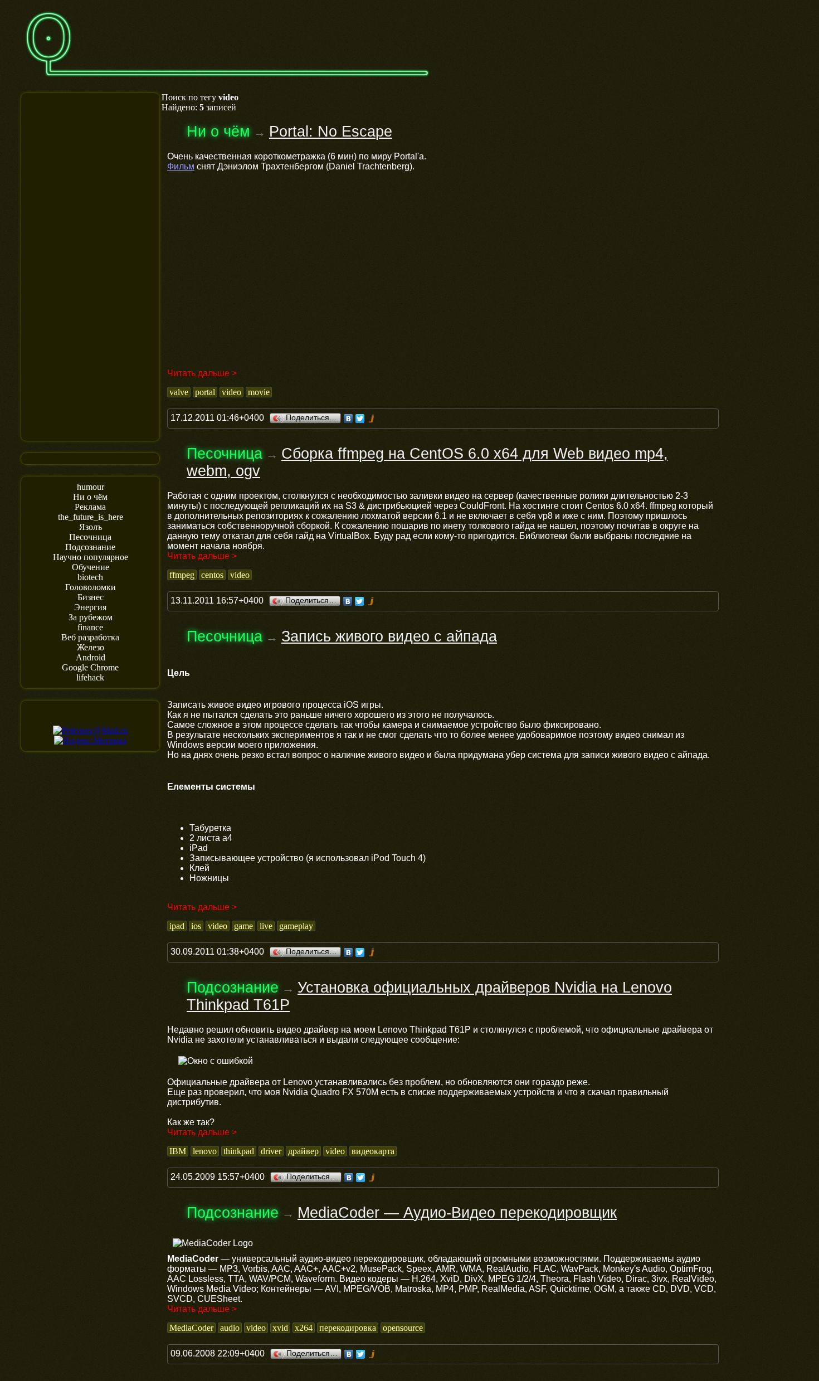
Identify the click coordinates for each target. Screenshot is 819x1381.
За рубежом (91, 617)
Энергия (90, 607)
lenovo (205, 1151)
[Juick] (372, 418)
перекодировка (347, 1328)
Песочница (90, 537)
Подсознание (90, 547)
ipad (176, 926)
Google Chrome (90, 667)
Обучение (90, 567)
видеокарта (373, 1151)
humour (90, 487)
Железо (90, 647)
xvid (280, 1328)
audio (230, 1328)
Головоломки (90, 587)
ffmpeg (181, 575)
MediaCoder (191, 1328)
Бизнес (90, 597)
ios (196, 926)
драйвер (303, 1151)
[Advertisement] (90, 266)
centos (212, 575)
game (243, 926)
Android (90, 657)
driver (271, 1151)
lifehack (90, 677)
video (231, 392)
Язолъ (90, 527)
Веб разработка (90, 637)
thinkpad (238, 1151)
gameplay (296, 926)
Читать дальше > (202, 373)
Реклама (90, 507)
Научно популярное (90, 557)
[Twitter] (360, 418)
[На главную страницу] (227, 81)
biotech (90, 577)
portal (205, 392)
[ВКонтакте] (348, 418)
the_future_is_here (90, 517)
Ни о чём (90, 497)
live (266, 926)
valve (178, 392)
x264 (304, 1328)
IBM (177, 1151)
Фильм (180, 166)
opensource (403, 1328)
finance (90, 627)
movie (259, 392)
